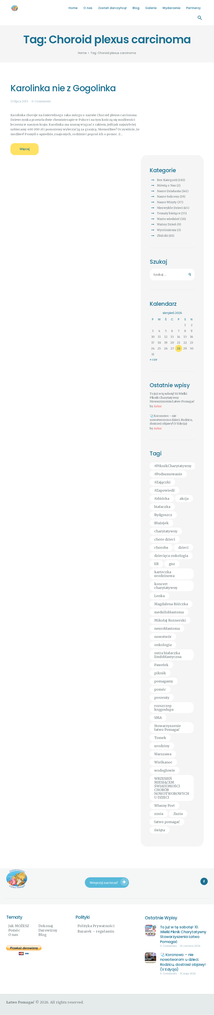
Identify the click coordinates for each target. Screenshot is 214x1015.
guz (172, 564)
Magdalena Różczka (171, 604)
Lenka (159, 596)
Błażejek (161, 523)
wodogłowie (164, 770)
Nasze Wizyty (167, 202)
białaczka (162, 507)
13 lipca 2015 (19, 101)
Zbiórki (162, 236)
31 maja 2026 (188, 973)
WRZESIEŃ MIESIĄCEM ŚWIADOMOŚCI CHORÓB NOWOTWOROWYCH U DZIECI (171, 787)
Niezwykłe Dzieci (170, 208)
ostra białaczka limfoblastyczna (167, 655)
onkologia (163, 645)
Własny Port (164, 805)
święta (159, 830)
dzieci (183, 547)
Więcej (24, 149)
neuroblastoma (167, 628)
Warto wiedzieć (168, 219)
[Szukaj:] (172, 274)
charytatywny (165, 531)
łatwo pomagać (167, 822)
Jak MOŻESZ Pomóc (18, 928)
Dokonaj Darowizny (47, 928)
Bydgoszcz (163, 515)
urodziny (161, 746)
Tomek (160, 738)
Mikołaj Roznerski (170, 620)
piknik (160, 673)
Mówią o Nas (166, 185)
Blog (42, 935)
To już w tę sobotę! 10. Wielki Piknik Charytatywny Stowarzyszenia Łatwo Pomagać (172, 397)
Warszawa (162, 754)
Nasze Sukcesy (168, 196)
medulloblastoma (169, 612)
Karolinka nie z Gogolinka (63, 88)
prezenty (161, 697)
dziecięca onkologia (171, 556)
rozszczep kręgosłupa (163, 708)
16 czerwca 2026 (190, 945)
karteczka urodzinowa (164, 574)
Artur (158, 406)
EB (156, 564)
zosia (158, 814)
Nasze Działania (169, 191)
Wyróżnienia (166, 230)
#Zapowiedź (164, 490)
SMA (158, 718)
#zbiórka (161, 498)
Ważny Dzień (166, 224)
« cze (153, 359)
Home (82, 53)
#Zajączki (162, 482)
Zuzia (178, 814)
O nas (13, 935)
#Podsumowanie (168, 474)
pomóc (160, 689)
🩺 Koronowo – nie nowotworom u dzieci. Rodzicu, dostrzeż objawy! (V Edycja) (171, 419)
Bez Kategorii (167, 180)
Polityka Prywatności (96, 926)
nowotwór (163, 637)
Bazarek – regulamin (96, 931)
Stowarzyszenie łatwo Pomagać (167, 728)
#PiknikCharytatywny (172, 466)
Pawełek (161, 665)
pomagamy (163, 681)
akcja (184, 498)
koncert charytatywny (165, 586)
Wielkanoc (163, 762)
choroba (161, 547)
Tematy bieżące (169, 213)
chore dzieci (164, 539)
